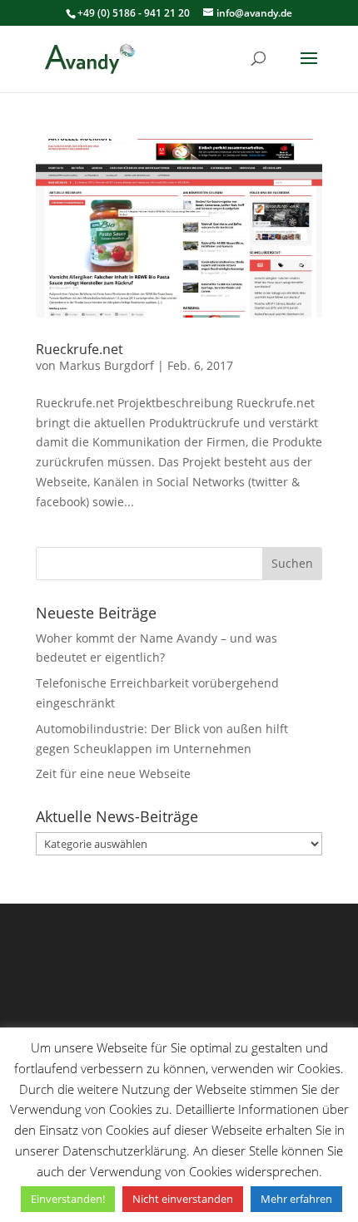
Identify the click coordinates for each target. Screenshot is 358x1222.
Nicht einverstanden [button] (182, 1198)
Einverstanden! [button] (68, 1198)
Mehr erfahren (296, 1198)
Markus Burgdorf (106, 365)
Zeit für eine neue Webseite (113, 773)
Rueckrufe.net (79, 349)
